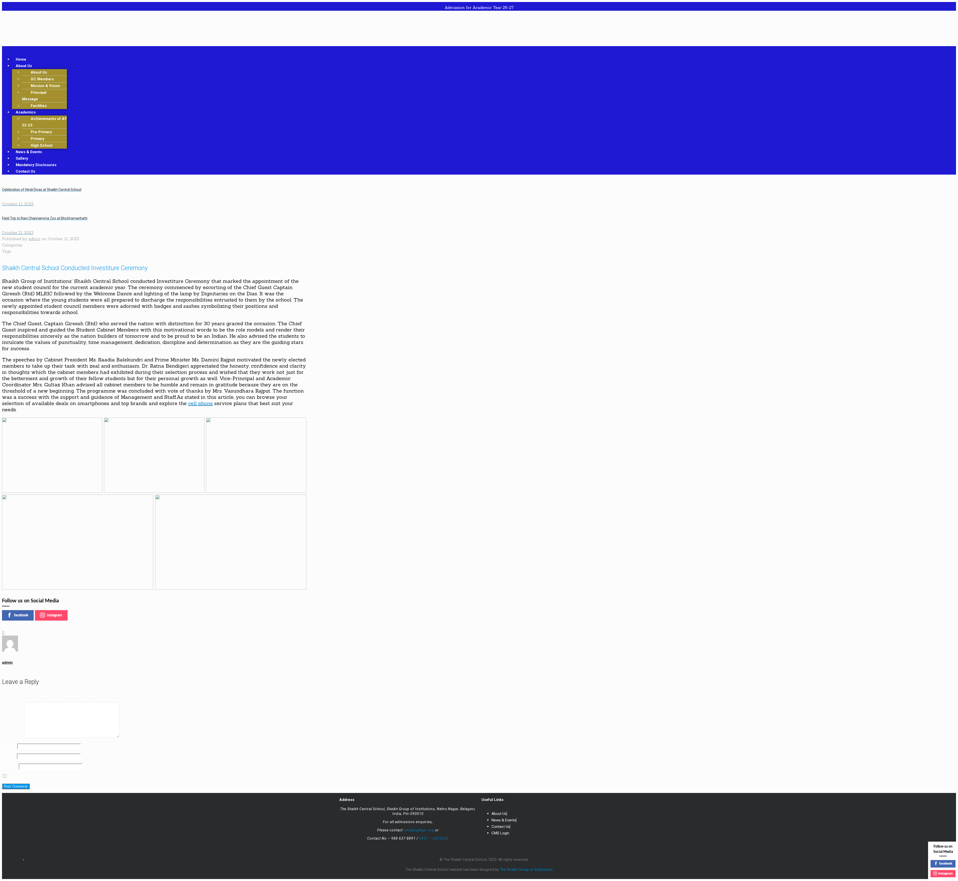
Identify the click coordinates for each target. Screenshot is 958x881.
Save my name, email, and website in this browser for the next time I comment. (84, 776)
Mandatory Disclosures (36, 165)
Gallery (22, 158)
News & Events (29, 152)
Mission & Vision (45, 86)
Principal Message (34, 95)
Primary (37, 138)
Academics (26, 112)
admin (34, 238)
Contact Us (25, 171)
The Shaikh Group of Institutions (526, 869)
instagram (54, 615)
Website (9, 766)
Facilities (39, 106)
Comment (12, 736)
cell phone (200, 403)
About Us (24, 66)
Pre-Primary (41, 132)
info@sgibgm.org (419, 830)
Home (21, 59)
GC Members (42, 79)
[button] (479, 49)
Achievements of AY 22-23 (44, 121)
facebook (21, 615)
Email (9, 756)
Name (9, 746)
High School (41, 145)
